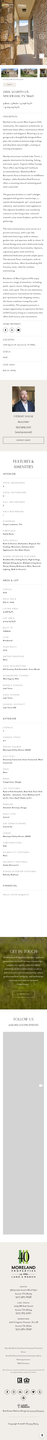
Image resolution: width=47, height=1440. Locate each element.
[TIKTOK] (26, 1392)
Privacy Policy (32, 1424)
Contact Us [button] (23, 994)
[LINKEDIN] (20, 1392)
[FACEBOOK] (7, 1392)
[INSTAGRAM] (13, 1392)
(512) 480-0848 (23, 1297)
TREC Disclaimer (23, 1363)
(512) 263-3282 (23, 1313)
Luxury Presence (37, 1411)
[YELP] (39, 1392)
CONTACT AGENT (23, 440)
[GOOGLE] (23, 1398)
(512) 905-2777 (23, 427)
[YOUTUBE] (33, 1392)
